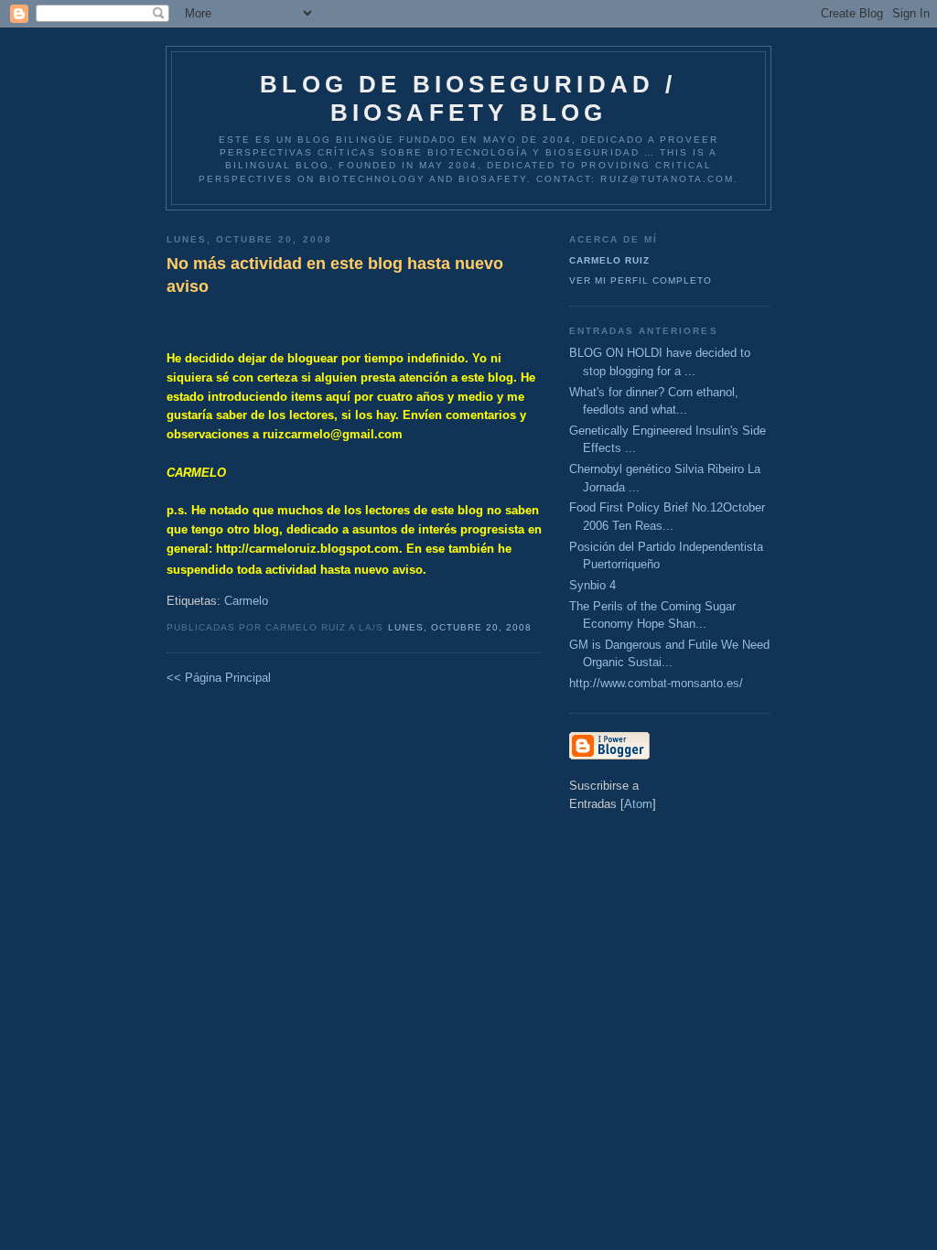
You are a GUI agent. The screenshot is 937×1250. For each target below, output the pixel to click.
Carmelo (246, 601)
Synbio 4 (592, 585)
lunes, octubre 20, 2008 (460, 627)
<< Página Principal (219, 677)
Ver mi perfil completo (640, 280)
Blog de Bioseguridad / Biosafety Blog (468, 98)
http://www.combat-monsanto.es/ (656, 683)
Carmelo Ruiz (609, 260)
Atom (638, 804)
